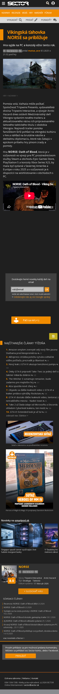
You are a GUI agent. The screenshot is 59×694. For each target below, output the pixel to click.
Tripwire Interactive (33, 578)
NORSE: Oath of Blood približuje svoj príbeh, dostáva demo (30, 631)
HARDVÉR (38, 12)
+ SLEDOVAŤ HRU (33, 591)
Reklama (26, 678)
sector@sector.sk (31, 685)
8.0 (11, 580)
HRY (31, 12)
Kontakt (35, 678)
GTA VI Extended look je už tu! (28, 411)
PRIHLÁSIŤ (20, 655)
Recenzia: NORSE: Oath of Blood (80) (20, 603)
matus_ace (34, 50)
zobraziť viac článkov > (17, 415)
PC (4, 51)
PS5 (20, 51)
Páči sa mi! (31, 320)
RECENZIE (15, 12)
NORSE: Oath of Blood (14, 607)
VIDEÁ (24, 12)
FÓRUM (47, 12)
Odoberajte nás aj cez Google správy (32, 296)
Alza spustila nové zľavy (23, 386)
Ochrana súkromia (12, 678)
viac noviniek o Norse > (14, 638)
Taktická (36, 580)
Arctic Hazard (50, 578)
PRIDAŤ (29, 19)
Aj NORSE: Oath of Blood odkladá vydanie (23, 620)
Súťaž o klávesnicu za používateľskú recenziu (29, 445)
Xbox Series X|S (12, 51)
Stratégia (27, 580)
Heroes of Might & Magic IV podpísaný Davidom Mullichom (29, 510)
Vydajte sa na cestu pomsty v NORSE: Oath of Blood (27, 611)
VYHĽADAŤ (12, 19)
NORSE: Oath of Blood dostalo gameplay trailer (25, 617)
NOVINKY (6, 12)
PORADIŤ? (46, 19)
